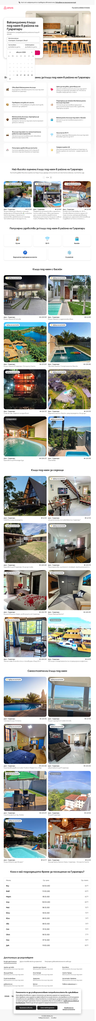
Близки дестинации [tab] (10, 961)
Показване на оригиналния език (65, 2)
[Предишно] (43, 177)
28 (24, 75)
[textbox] (15, 47)
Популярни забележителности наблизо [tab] (58, 961)
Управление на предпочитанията (68, 1008)
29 (28, 75)
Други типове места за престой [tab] (31, 961)
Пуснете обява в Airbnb (81, 8)
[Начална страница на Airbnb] (8, 8)
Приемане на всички (25, 1008)
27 (21, 75)
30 (32, 75)
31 (10, 79)
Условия (53, 1018)
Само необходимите (47, 1008)
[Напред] (50, 177)
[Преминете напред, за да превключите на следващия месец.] (31, 52)
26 (17, 75)
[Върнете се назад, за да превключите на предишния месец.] (10, 52)
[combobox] (23, 40)
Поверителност (43, 1018)
